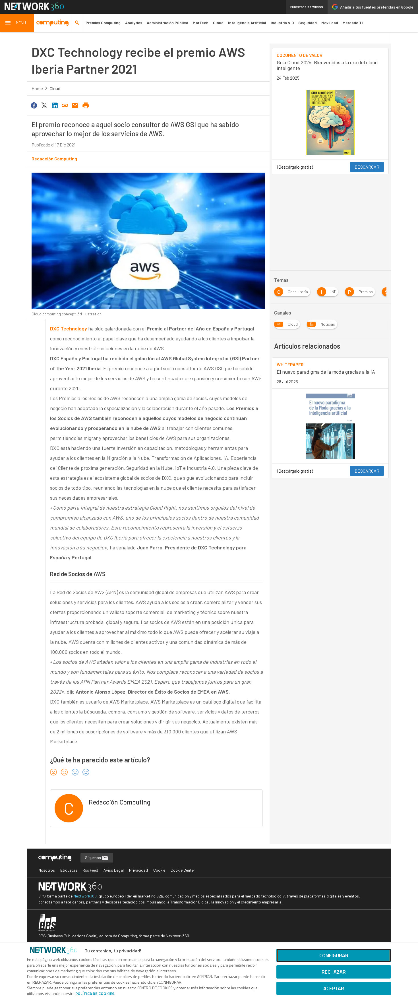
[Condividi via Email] (75, 104)
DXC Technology (68, 328)
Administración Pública (167, 22)
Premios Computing (103, 22)
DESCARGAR (367, 166)
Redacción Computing (54, 158)
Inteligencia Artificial (247, 22)
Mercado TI (353, 22)
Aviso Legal (114, 870)
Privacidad (138, 870)
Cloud (218, 22)
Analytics (133, 22)
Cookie (159, 870)
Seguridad (307, 22)
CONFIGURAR (333, 955)
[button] (17, 23)
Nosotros (46, 870)
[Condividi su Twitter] (44, 104)
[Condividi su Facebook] (33, 104)
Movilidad (329, 22)
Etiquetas (68, 870)
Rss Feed (90, 870)
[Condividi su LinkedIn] (54, 104)
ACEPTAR (333, 988)
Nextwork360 (85, 896)
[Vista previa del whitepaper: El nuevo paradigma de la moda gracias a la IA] (330, 426)
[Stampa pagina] (85, 104)
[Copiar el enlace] (64, 104)
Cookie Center (183, 870)
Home (37, 88)
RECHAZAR (334, 972)
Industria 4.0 (282, 22)
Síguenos (93, 857)
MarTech (200, 22)
